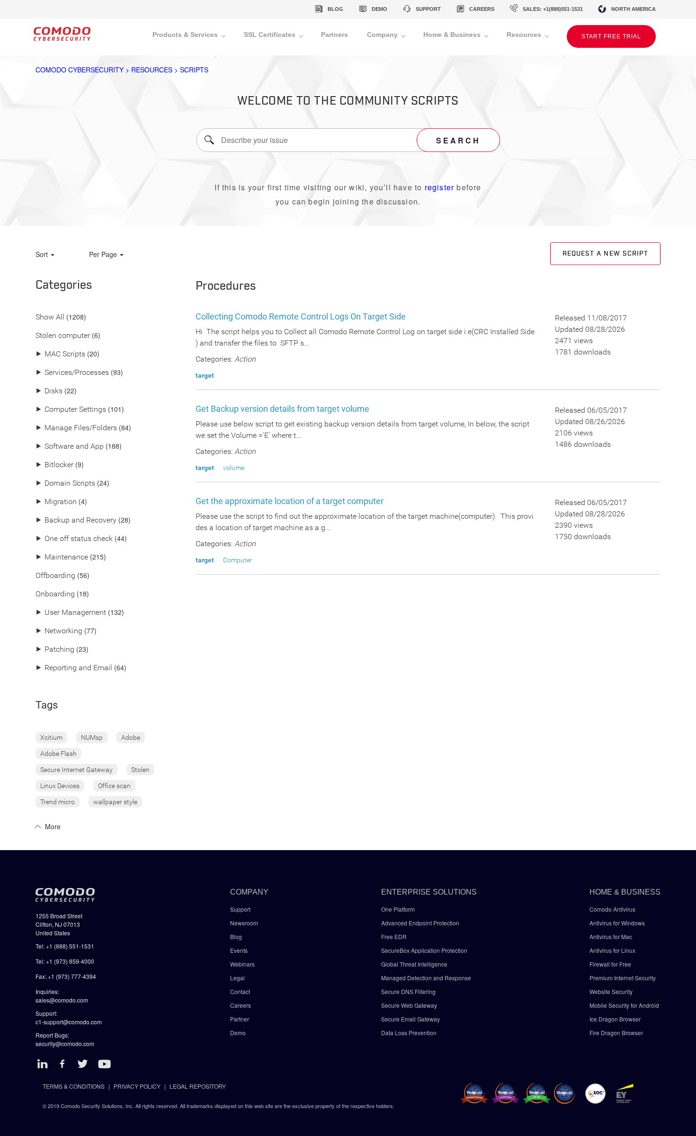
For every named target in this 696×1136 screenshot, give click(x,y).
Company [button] (383, 34)
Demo (238, 1033)
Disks (49, 391)
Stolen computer (63, 336)
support (428, 9)
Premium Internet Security (622, 978)
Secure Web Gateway (409, 1005)
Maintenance (62, 557)
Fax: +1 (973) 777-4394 (66, 976)
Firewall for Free (610, 964)
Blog (236, 936)
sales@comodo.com (62, 1000)
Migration (56, 502)
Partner (239, 1019)
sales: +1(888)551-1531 (553, 9)
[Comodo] (62, 37)
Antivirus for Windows (617, 923)
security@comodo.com (65, 1043)
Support (240, 909)
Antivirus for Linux (612, 950)
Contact (240, 991)
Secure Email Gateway (411, 1019)
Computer (237, 560)
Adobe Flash (58, 753)
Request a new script (605, 253)
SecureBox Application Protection (424, 950)
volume (233, 467)
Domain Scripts (65, 483)
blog (335, 9)
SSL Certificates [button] (270, 34)
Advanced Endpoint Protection (420, 923)
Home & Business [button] (452, 34)
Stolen (140, 769)
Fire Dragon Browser (616, 1033)
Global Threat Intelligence (414, 964)
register (440, 187)
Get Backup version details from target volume (282, 409)
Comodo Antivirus (612, 909)
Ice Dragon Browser (615, 1019)
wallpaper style (115, 802)
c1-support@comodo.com (69, 1022)
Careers (240, 1005)
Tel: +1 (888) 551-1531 (65, 946)
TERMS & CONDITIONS (74, 1086)
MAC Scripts (60, 354)
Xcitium (51, 737)
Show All (50, 317)
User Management (71, 613)
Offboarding (55, 576)
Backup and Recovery (76, 520)
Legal (237, 978)
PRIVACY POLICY (137, 1086)
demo (379, 9)
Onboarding (55, 594)
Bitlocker (54, 465)
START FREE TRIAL (611, 36)
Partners (334, 34)
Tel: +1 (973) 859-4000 (65, 961)
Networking (59, 631)
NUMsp (92, 737)
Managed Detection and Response (426, 978)
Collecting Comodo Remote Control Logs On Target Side (301, 316)
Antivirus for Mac (610, 936)
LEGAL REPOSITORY (198, 1086)
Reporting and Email (74, 668)
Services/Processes (72, 373)
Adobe (130, 737)
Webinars (242, 964)
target (205, 375)
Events (239, 950)
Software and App (70, 447)
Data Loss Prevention (409, 1033)
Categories (64, 285)
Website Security (611, 991)
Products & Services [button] (186, 34)
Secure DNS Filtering (408, 991)
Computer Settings (71, 410)
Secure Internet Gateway (76, 769)
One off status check (74, 539)
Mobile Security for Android (624, 1005)
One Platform (398, 909)
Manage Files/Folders (76, 428)
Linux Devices (60, 786)
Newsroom (244, 923)
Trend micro (57, 802)
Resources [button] (525, 34)
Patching (55, 650)
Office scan (114, 786)
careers (481, 9)
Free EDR (394, 936)
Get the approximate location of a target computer (290, 501)
